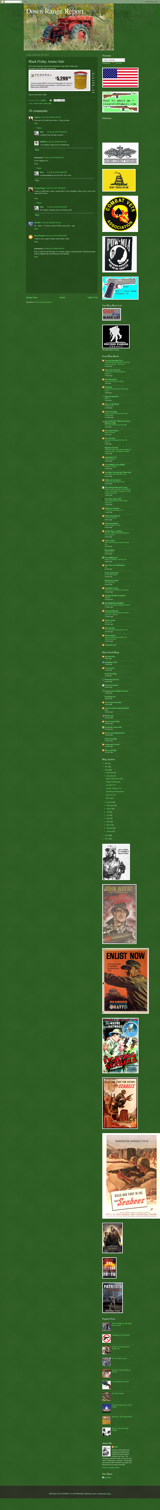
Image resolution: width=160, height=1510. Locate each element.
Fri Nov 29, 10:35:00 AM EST (57, 172)
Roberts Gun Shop (111, 580)
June (108, 815)
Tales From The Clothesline (115, 565)
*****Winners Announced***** (114, 510)
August (109, 809)
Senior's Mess (110, 541)
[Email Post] (50, 100)
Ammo (36, 103)
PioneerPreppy (39, 188)
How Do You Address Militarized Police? (117, 605)
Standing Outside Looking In (115, 595)
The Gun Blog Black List (113, 360)
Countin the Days (111, 412)
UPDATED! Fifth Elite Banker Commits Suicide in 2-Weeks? (117, 613)
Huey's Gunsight (111, 739)
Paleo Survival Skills (112, 721)
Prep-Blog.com (110, 697)
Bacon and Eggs (111, 750)
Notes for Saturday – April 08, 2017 (116, 559)
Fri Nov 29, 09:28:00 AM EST (54, 158)
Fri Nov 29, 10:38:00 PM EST (57, 142)
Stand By (107, 597)
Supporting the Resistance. (115, 791)
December (110, 773)
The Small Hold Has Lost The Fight (116, 425)
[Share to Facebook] (61, 100)
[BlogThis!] (57, 100)
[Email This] (55, 100)
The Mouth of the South (113, 727)
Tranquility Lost (110, 645)
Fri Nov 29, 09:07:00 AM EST (57, 132)
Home (62, 297)
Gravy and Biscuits (111, 611)
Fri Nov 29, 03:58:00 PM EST (51, 223)
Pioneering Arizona (112, 679)
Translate (118, 63)
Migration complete (111, 466)
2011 (106, 839)
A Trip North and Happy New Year (115, 474)
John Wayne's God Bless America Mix (117, 590)
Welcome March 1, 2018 (112, 525)
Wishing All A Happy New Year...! (115, 482)
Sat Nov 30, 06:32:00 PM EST (56, 236)
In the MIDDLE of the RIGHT (115, 465)
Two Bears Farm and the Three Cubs (118, 472)
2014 (106, 767)
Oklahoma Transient (112, 508)
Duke (42, 132)
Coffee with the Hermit (113, 480)
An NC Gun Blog (111, 674)
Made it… (108, 398)
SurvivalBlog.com (111, 558)
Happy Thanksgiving (113, 782)
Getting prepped (110, 459)
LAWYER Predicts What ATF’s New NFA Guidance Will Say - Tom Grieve (117, 363)
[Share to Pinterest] (64, 100)
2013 (106, 770)
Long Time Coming (111, 518)
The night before (110, 582)
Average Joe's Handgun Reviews (116, 691)
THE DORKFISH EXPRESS (114, 603)
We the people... (110, 635)
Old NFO (37, 223)
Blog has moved (110, 432)
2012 (106, 835)
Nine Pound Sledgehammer (115, 733)
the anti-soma (110, 668)
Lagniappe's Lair (111, 457)
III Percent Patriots (111, 685)
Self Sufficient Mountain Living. (116, 487)
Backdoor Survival (111, 448)
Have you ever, (111, 795)
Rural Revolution (111, 379)
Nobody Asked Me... (112, 396)
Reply (36, 123)
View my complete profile (110, 1467)
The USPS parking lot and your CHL (116, 630)
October (109, 802)
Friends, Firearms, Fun (113, 788)
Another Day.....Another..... (114, 531)
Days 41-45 (108, 622)
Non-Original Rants (112, 431)
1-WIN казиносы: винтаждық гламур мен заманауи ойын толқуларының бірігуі (118, 450)
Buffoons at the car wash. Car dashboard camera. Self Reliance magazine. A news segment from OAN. (118, 491)
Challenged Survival (112, 744)
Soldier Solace (110, 620)
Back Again (110, 798)
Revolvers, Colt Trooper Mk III (122, 1417)
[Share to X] (59, 100)
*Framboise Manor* (112, 523)
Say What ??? (111, 785)
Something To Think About (121, 1335)
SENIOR (43, 142)
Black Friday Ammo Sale (114, 779)
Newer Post (31, 297)
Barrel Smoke (110, 628)
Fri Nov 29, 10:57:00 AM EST (56, 188)
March (108, 825)
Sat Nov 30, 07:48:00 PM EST (54, 248)
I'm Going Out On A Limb (120, 1382)
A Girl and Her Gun (112, 573)
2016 (106, 763)
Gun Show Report (118, 1393)
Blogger (108, 1494)
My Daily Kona (110, 656)
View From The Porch (113, 370)
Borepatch (108, 387)
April (108, 822)
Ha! (106, 567)
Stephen (37, 117)
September (110, 805)
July (108, 812)
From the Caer (110, 438)
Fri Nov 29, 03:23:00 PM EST (57, 207)
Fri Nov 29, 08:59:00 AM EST (51, 117)
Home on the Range (112, 404)
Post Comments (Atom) (44, 302)
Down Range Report (55, 10)
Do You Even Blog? (111, 575)
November (110, 776)
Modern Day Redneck (112, 516)
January (109, 831)
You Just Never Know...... (120, 1358)
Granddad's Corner (111, 588)
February (109, 828)
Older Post (93, 297)
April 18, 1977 (109, 552)
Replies (39, 128)
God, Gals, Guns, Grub (113, 499)
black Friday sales (45, 103)
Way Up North (110, 550)
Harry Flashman (40, 236)
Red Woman (109, 716)
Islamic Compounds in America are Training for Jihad (116, 638)
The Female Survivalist (113, 702)
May (108, 818)
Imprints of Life (109, 406)
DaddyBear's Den (111, 662)
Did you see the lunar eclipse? (114, 381)
